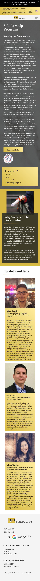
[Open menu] (36, 17)
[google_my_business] (9, 537)
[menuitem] (20, 176)
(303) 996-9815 (8, 532)
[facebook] (4, 537)
